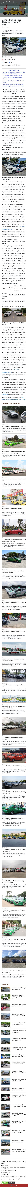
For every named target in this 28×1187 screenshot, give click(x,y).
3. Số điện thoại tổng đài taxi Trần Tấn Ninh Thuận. (13, 81)
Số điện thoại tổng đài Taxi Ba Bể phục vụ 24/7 (13, 451)
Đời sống (19, 3)
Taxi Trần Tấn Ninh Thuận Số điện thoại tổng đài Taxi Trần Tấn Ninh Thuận (14, 73)
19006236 (9, 229)
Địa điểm (14, 3)
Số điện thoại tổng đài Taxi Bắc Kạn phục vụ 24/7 (14, 426)
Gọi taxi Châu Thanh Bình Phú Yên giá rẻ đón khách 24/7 (18, 996)
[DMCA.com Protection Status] (14, 1182)
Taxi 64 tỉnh (8, 3)
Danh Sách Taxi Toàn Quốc (10, 8)
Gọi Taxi (15, 1185)
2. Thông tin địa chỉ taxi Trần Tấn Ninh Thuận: (12, 78)
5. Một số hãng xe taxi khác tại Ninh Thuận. (13, 86)
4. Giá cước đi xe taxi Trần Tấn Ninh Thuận (13, 84)
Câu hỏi (24, 3)
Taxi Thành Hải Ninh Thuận (17, 399)
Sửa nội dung (8, 57)
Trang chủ (2, 3)
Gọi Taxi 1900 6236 (9, 59)
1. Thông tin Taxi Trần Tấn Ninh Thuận (12, 75)
